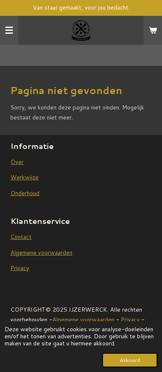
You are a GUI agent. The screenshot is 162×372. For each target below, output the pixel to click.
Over (17, 162)
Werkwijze (24, 177)
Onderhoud (24, 193)
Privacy (19, 268)
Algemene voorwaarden (41, 252)
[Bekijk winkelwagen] (153, 30)
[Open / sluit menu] (9, 30)
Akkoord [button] (130, 360)
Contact (21, 237)
